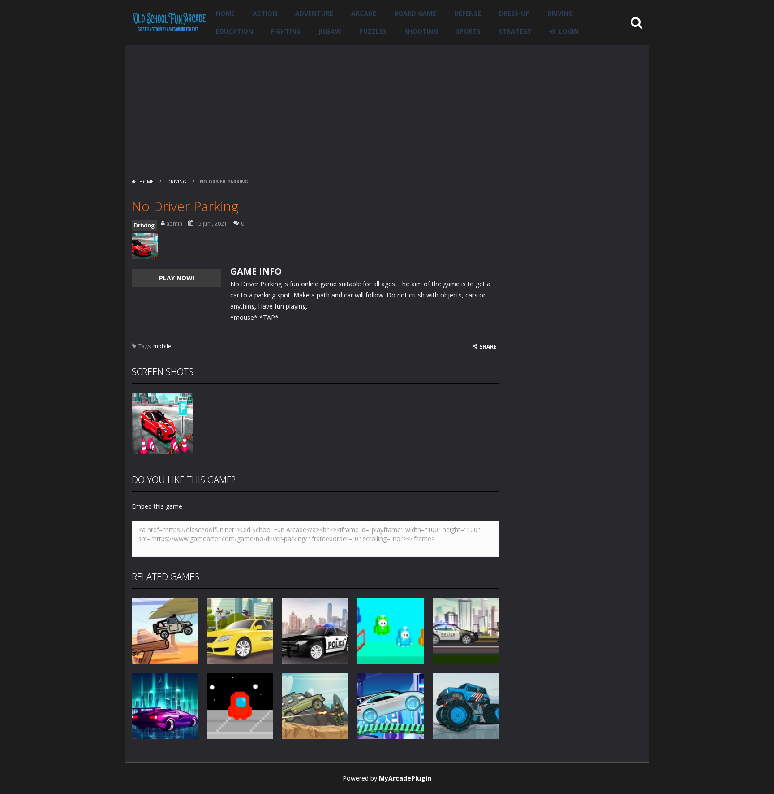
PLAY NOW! (176, 278)
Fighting (286, 31)
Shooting (421, 31)
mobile (162, 346)
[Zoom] (162, 422)
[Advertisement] (387, 107)
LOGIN (569, 31)
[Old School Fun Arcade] (169, 21)
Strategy (515, 31)
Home (225, 13)
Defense (467, 13)
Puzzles (373, 31)
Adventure (314, 13)
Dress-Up (514, 13)
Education (234, 31)
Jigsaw (329, 31)
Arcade (363, 13)
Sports (468, 31)
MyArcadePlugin (405, 778)
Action (265, 13)
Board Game (415, 13)
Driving (560, 13)
